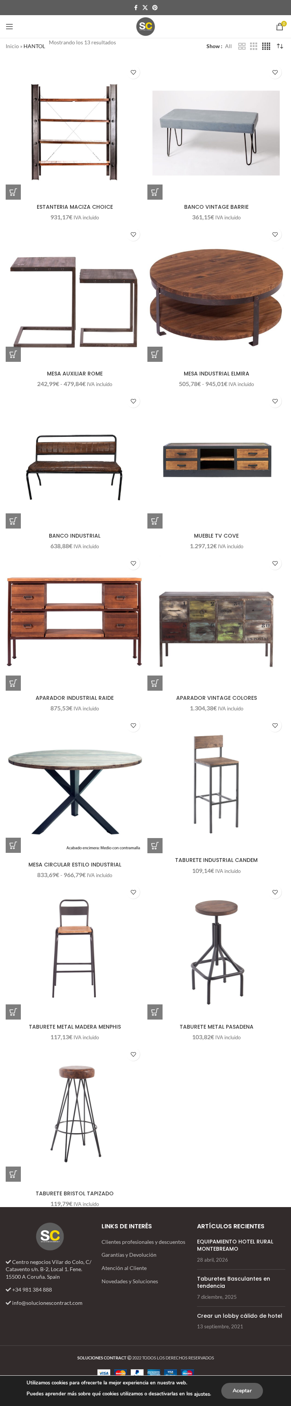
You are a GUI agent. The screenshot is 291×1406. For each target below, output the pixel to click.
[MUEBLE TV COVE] (216, 460)
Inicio (12, 46)
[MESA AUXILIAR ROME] (75, 293)
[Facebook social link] (135, 8)
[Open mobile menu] (9, 26)
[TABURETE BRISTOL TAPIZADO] (75, 1113)
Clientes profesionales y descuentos (143, 1242)
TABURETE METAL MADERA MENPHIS (75, 1027)
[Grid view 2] (242, 46)
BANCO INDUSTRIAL (74, 536)
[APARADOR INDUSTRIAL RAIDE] (75, 622)
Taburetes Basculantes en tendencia (233, 1282)
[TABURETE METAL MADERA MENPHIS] (75, 951)
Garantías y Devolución (129, 1254)
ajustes (202, 1394)
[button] (13, 192)
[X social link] (145, 8)
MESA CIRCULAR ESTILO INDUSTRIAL (74, 864)
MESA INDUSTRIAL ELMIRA (216, 373)
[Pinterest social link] (155, 8)
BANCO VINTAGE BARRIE (216, 207)
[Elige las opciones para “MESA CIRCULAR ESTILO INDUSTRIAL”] (13, 845)
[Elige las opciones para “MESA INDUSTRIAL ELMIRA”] (155, 354)
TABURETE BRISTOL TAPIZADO (75, 1193)
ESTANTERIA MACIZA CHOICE (75, 207)
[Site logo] (145, 26)
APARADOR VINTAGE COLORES (216, 698)
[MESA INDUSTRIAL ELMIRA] (216, 293)
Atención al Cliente (124, 1268)
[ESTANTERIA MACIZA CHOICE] (75, 131)
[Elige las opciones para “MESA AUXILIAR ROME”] (13, 354)
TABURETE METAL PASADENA (216, 1027)
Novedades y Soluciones (130, 1281)
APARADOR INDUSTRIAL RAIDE (75, 698)
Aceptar (242, 1390)
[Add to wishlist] (133, 72)
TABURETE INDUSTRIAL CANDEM (216, 860)
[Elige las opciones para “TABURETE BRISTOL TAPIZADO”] (13, 1174)
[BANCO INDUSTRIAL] (75, 460)
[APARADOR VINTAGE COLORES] (216, 622)
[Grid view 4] (266, 46)
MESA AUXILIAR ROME (75, 373)
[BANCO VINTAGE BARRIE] (216, 131)
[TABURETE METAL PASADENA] (216, 951)
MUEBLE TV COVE (216, 536)
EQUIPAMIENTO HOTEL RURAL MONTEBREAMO (235, 1245)
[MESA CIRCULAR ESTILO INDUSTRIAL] (75, 784)
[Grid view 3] (253, 46)
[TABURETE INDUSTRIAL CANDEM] (216, 784)
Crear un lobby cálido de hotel (239, 1316)
